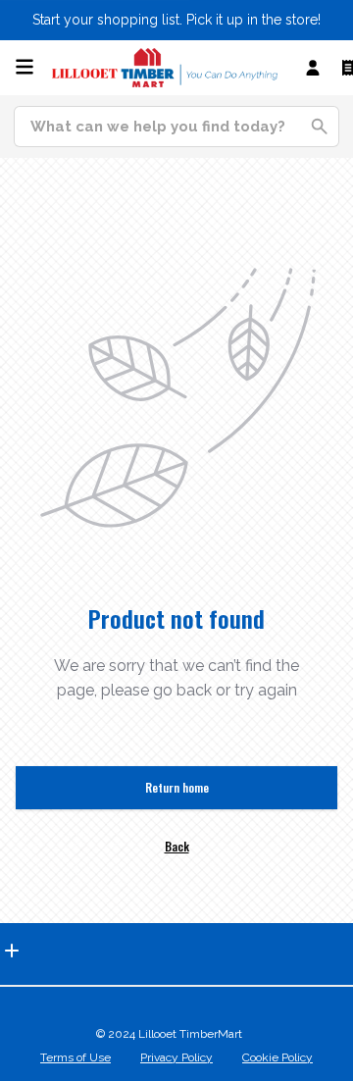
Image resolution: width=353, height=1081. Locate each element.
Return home (177, 787)
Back (177, 846)
